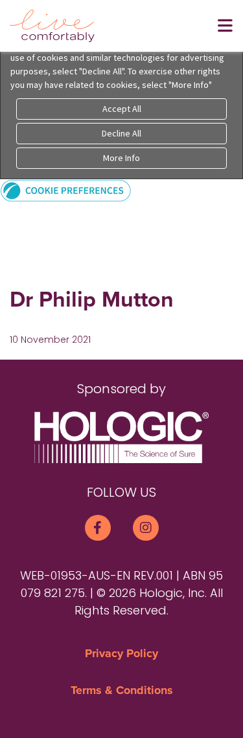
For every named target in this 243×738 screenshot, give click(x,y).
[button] (66, 189)
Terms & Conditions (122, 690)
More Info (121, 158)
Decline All (121, 133)
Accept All (121, 108)
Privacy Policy (121, 653)
